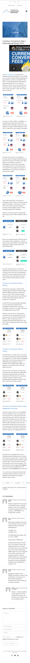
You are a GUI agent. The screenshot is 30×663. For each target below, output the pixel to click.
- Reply (14, 589)
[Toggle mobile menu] (27, 11)
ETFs (24, 487)
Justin (5, 487)
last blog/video (10, 74)
